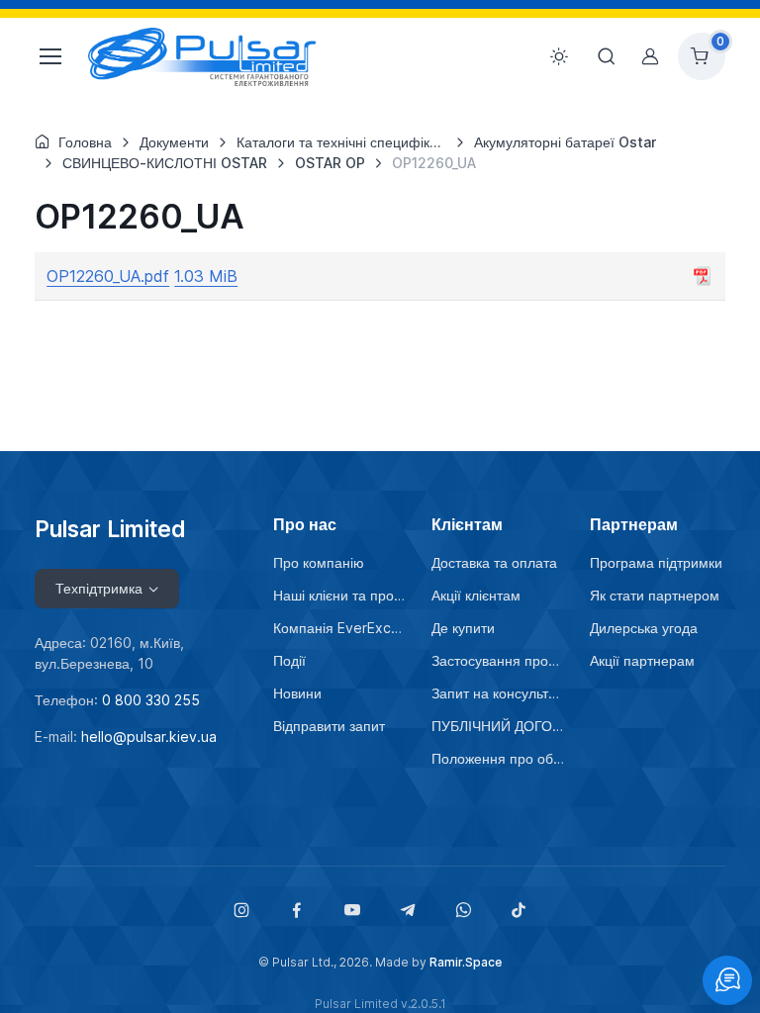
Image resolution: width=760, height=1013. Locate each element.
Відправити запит (329, 725)
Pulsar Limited (110, 528)
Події (289, 660)
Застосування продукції (498, 660)
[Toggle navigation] (49, 56)
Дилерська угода (644, 627)
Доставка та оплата (494, 562)
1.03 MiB (206, 276)
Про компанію (318, 562)
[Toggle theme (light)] (559, 56)
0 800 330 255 (151, 699)
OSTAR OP (330, 162)
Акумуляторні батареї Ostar (565, 142)
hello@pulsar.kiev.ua (149, 736)
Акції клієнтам (476, 595)
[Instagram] (241, 910)
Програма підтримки (656, 562)
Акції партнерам (642, 660)
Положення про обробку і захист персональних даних (498, 758)
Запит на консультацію (498, 693)
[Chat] (727, 980)
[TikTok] (518, 910)
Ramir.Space (465, 962)
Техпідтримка (98, 588)
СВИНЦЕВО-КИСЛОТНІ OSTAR (164, 162)
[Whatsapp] (463, 910)
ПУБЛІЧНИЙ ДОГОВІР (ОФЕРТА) (498, 725)
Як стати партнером (654, 595)
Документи (174, 142)
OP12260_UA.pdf (108, 276)
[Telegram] (408, 910)
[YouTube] (352, 910)
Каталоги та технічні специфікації (344, 142)
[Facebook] (297, 910)
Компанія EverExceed (340, 627)
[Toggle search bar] (606, 56)
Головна (85, 142)
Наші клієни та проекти (340, 595)
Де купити (463, 627)
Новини (297, 693)
